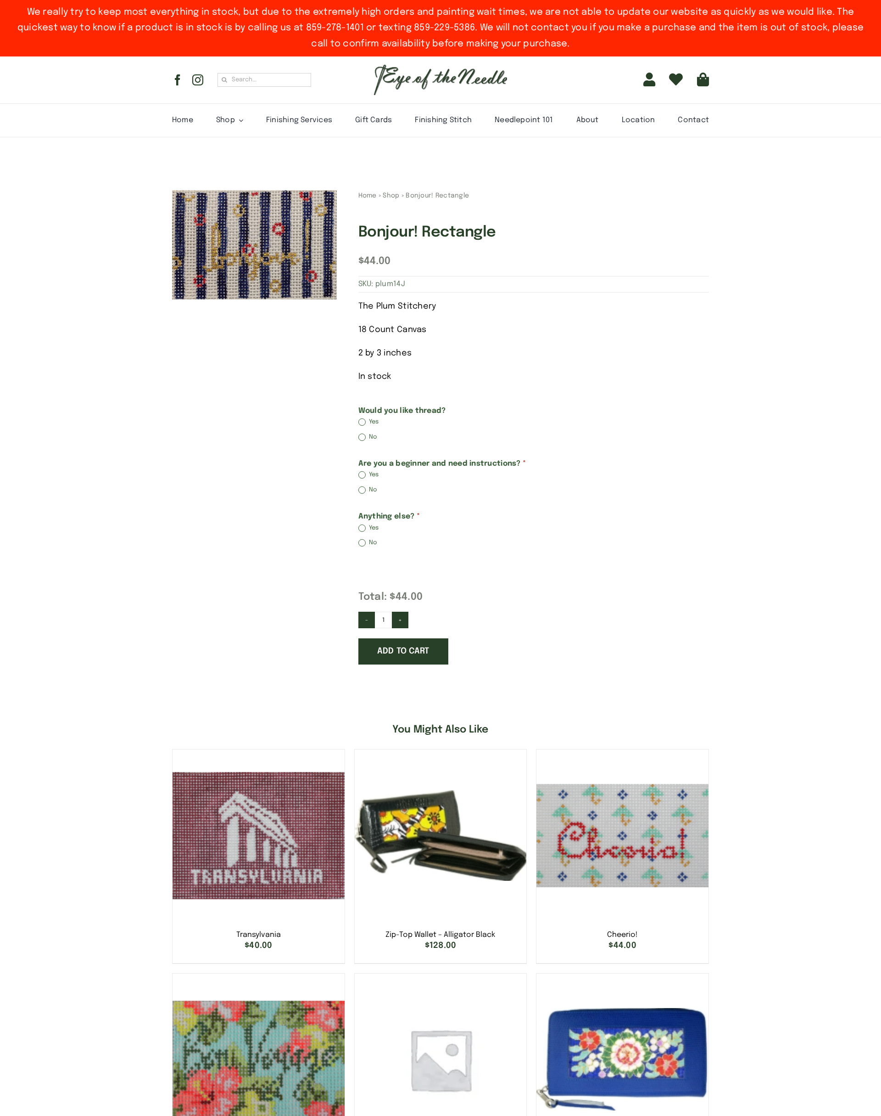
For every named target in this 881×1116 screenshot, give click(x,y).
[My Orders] (676, 79)
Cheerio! (622, 935)
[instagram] (197, 79)
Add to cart (403, 651)
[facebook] (177, 79)
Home (367, 195)
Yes (373, 422)
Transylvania (258, 935)
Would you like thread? (402, 411)
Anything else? (389, 516)
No (373, 437)
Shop (391, 195)
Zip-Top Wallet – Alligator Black (440, 935)
